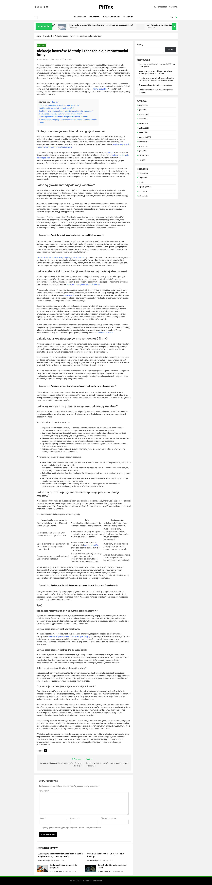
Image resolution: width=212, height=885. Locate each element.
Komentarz (44, 791)
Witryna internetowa (108, 818)
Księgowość (94, 17)
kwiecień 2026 (143, 114)
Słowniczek (128, 17)
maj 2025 (141, 160)
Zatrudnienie (143, 196)
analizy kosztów (91, 545)
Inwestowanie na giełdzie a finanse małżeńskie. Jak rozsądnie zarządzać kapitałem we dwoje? (156, 25)
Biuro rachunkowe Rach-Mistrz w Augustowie (155, 85)
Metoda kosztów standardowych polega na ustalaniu (60, 257)
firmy (110, 152)
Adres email (75, 818)
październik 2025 (144, 137)
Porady (141, 182)
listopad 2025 (143, 133)
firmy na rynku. (100, 89)
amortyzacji (68, 295)
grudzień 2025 (143, 128)
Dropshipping (80, 17)
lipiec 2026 (142, 110)
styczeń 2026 (143, 123)
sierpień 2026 (143, 105)
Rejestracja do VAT (111, 17)
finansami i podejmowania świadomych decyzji (69, 636)
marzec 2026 (143, 119)
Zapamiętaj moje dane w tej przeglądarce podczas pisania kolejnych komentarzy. (71, 828)
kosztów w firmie (105, 333)
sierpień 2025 (143, 146)
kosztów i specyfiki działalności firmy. (83, 284)
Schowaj (55, 102)
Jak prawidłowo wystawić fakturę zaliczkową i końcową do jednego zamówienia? (72, 25)
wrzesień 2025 (143, 142)
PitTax (106, 7)
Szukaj (140, 44)
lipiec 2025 (142, 151)
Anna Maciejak (44, 59)
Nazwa (42, 818)
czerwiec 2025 (143, 155)
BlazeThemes (97, 881)
